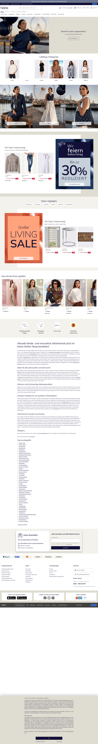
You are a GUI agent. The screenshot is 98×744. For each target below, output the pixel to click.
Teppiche (60, 204)
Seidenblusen (22, 506)
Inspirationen (37, 14)
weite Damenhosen (23, 461)
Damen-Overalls (23, 482)
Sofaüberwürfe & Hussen (25, 455)
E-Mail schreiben (80, 570)
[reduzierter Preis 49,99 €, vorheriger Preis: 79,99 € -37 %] (29, 163)
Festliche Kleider (23, 487)
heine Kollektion (46, 14)
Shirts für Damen (23, 499)
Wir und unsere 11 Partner (30, 700)
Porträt (51, 569)
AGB (27, 605)
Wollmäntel (22, 463)
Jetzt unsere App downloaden (16, 594)
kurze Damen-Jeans (24, 458)
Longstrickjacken (23, 477)
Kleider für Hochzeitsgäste (25, 490)
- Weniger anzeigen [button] (22, 524)
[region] (49, 720)
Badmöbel (65, 402)
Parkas (20, 504)
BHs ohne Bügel (23, 509)
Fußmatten (38, 204)
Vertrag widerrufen (20, 605)
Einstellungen (59, 741)
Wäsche (18, 14)
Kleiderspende (29, 580)
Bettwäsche (29, 204)
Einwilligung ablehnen (40, 741)
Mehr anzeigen (69, 544)
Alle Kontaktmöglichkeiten (82, 574)
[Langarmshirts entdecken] (24, 35)
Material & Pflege (6, 574)
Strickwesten (22, 448)
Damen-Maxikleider (24, 470)
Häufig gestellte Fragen (7, 569)
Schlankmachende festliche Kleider (27, 514)
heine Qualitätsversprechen (8, 580)
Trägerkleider (22, 497)
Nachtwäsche (22, 511)
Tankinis (21, 468)
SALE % (13, 11)
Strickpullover (22, 501)
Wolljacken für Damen (24, 492)
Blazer (21, 377)
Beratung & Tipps (6, 572)
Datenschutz (32, 605)
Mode (2, 11)
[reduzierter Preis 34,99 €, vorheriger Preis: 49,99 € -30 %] (45, 163)
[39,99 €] (75, 292)
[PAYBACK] (94, 4)
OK (49, 738)
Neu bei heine (28, 572)
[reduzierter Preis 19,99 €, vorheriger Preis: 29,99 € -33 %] (12, 163)
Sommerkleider (22, 485)
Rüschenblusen (22, 519)
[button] (52, 163)
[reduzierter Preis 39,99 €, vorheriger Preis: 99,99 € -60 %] (69, 237)
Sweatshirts (22, 495)
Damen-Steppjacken (24, 460)
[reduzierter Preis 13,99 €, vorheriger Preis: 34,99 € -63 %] (52, 237)
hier (57, 707)
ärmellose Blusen (23, 465)
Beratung (54, 14)
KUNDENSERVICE (7, 566)
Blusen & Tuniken (23, 456)
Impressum (47, 605)
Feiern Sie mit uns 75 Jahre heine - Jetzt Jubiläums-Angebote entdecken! (49, 1)
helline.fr (33, 436)
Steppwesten (22, 451)
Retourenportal (5, 571)
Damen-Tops (22, 443)
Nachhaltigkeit (29, 578)
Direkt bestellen (5, 576)
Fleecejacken (22, 489)
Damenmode (4, 14)
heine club (27, 569)
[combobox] (33, 7)
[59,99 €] (54, 292)
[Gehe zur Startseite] (4, 7)
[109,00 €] (12, 292)
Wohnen (7, 11)
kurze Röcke (22, 475)
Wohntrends (27, 357)
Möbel (53, 204)
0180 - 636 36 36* (79, 584)
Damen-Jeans (22, 444)
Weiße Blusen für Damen (25, 494)
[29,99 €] (33, 292)
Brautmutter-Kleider (24, 518)
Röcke (19, 372)
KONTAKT (76, 566)
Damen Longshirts (23, 502)
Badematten (69, 204)
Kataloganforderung (7, 578)
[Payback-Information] (93, 605)
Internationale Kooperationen (56, 576)
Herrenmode (61, 14)
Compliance (52, 574)
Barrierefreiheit (40, 605)
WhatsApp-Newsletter (31, 574)
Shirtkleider (22, 473)
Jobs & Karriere (53, 571)
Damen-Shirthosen (23, 466)
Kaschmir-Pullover (23, 516)
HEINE (27, 566)
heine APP (28, 576)
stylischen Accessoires (54, 352)
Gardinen (46, 204)
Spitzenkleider (22, 507)
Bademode (11, 14)
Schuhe (23, 14)
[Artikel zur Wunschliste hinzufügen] (18, 155)
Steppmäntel (22, 446)
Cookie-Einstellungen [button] (62, 605)
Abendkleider (33, 354)
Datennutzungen (66, 700)
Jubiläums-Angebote (21, 11)
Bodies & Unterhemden (24, 453)
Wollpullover (22, 512)
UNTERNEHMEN (54, 566)
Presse (51, 572)
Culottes (21, 483)
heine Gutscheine (43, 433)
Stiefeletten (22, 478)
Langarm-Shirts (23, 472)
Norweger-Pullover (23, 521)
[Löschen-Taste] (41, 7)
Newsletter (28, 571)
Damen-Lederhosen (24, 480)
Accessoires (30, 14)
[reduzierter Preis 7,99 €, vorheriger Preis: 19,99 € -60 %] (85, 237)
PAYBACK (27, 582)
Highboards (22, 449)
